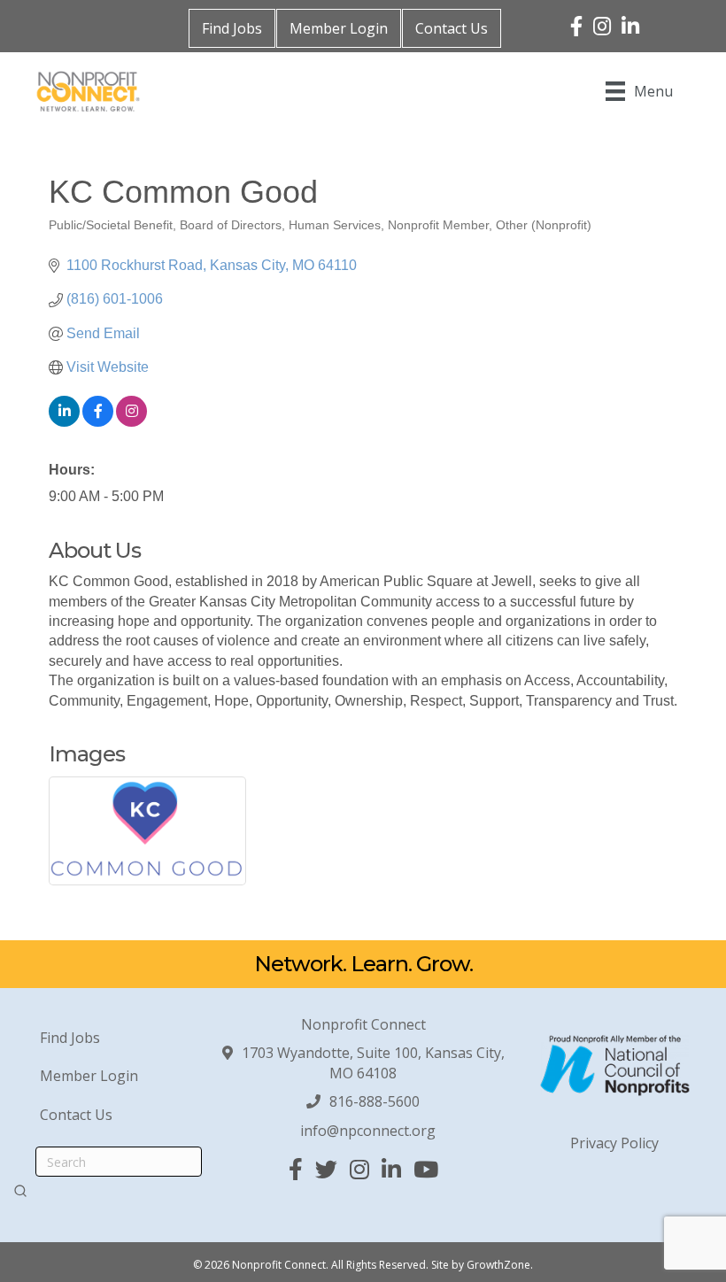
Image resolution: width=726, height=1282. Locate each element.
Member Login (339, 28)
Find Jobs (232, 28)
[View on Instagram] (131, 421)
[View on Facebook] (97, 421)
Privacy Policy (614, 1143)
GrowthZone (498, 1264)
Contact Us (451, 28)
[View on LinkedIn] (64, 421)
